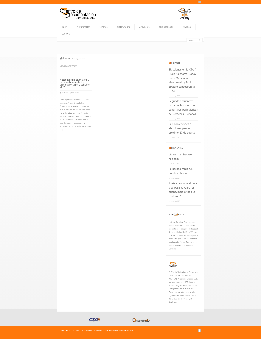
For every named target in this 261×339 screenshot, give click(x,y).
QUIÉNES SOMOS (83, 27)
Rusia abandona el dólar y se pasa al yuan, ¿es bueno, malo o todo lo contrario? (183, 189)
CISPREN (175, 63)
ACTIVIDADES (144, 27)
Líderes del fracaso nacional (180, 157)
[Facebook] (199, 2)
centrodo (65, 93)
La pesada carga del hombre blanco (181, 171)
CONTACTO (66, 33)
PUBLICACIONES (123, 27)
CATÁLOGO (187, 27)
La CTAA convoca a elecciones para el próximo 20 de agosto (182, 128)
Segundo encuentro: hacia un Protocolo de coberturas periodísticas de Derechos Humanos (183, 107)
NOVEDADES (75, 93)
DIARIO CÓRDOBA (166, 27)
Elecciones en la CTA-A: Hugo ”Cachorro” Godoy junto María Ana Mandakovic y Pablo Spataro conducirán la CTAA (183, 80)
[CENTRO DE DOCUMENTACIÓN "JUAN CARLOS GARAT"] (78, 18)
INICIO (64, 27)
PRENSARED (177, 148)
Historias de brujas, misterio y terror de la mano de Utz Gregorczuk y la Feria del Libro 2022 (75, 83)
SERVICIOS (104, 27)
